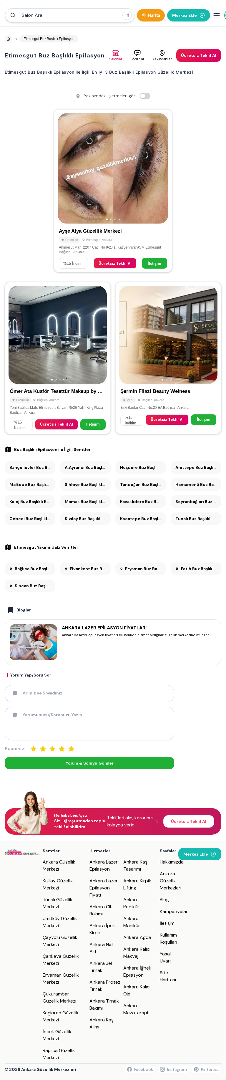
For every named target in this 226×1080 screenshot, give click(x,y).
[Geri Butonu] (161, 168)
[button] (69, 15)
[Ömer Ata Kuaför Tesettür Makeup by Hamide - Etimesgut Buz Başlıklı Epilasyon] (57, 358)
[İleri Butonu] (64, 168)
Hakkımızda (172, 862)
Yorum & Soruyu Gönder (89, 763)
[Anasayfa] (8, 38)
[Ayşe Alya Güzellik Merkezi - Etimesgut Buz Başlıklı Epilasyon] (113, 191)
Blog (164, 900)
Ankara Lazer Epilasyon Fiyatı (103, 888)
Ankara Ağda (137, 937)
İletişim (154, 263)
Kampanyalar (174, 911)
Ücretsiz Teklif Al (115, 263)
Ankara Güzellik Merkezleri (170, 881)
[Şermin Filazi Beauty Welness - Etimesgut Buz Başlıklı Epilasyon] (168, 358)
